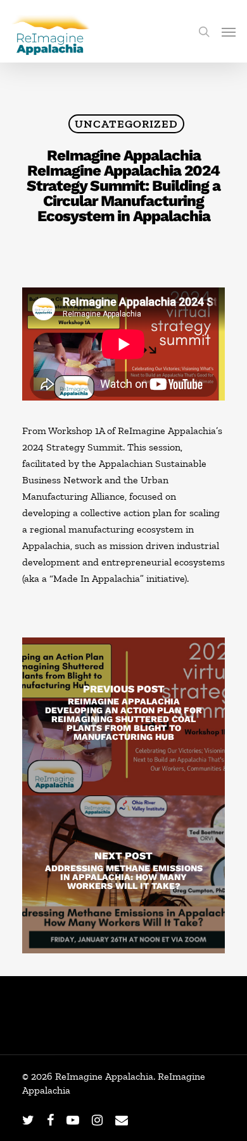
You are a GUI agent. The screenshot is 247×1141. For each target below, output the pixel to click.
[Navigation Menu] (229, 31)
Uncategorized (126, 124)
